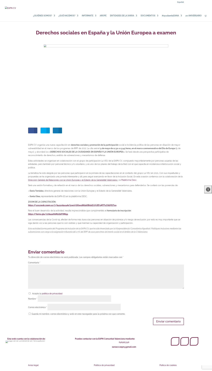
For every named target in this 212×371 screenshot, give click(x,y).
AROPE (103, 16)
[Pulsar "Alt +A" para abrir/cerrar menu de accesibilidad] (208, 189)
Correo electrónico (37, 307)
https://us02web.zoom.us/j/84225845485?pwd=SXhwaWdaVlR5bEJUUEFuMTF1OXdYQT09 (72, 205)
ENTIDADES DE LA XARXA (122, 16)
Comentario (34, 262)
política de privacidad (52, 293)
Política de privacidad (104, 365)
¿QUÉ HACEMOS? (67, 16)
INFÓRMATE (87, 16)
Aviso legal (33, 365)
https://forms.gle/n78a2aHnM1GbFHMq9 (48, 214)
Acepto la (46, 293)
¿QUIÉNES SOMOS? (42, 16)
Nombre (32, 299)
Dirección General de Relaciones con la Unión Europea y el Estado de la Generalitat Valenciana (72, 180)
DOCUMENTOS (148, 16)
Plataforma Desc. (129, 180)
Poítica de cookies (168, 365)
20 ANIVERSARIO (193, 16)
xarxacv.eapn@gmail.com (124, 347)
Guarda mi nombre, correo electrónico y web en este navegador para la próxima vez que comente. (78, 314)
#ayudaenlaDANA (170, 16)
